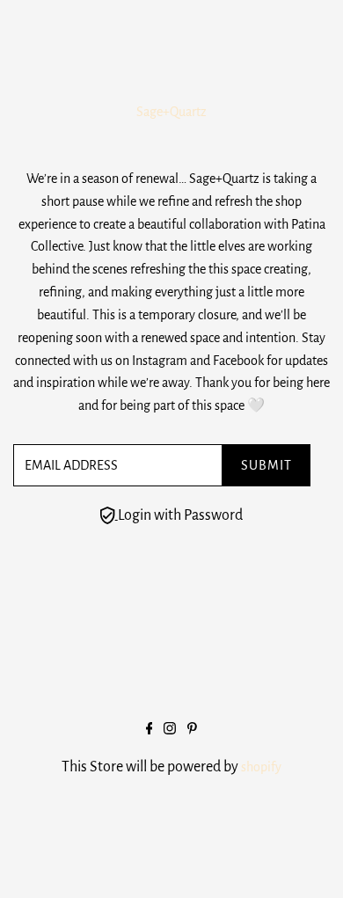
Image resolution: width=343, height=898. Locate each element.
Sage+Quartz (171, 112)
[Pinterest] (192, 730)
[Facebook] (149, 730)
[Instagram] (170, 730)
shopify (261, 767)
